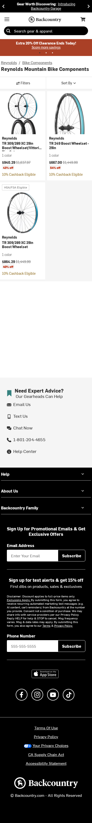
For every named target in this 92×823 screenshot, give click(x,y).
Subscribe (71, 555)
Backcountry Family (19, 507)
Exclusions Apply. (19, 600)
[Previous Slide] (3, 6)
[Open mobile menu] (7, 19)
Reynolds (9, 62)
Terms (46, 625)
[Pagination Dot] (40, 53)
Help (5, 474)
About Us (9, 491)
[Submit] (8, 31)
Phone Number (21, 635)
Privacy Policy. (63, 625)
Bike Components (37, 62)
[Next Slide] (88, 6)
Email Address (20, 545)
